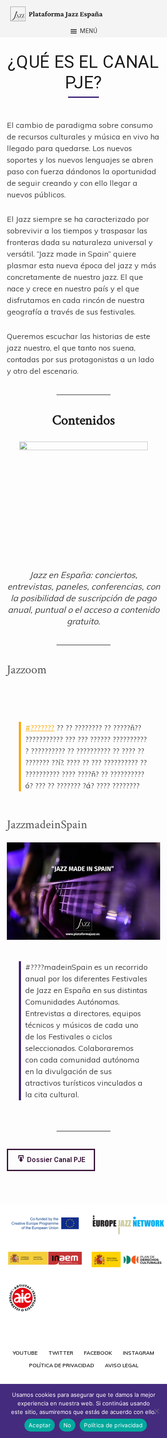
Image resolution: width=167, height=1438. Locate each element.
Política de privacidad (113, 1425)
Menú (89, 30)
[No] (156, 1411)
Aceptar (40, 1425)
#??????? (39, 728)
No (67, 1425)
